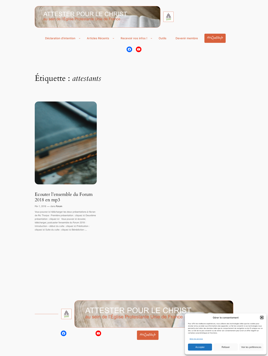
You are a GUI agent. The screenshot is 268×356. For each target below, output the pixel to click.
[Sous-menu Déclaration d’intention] (79, 38)
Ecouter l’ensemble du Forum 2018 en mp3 (64, 197)
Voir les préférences (251, 347)
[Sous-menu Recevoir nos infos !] (151, 38)
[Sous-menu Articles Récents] (113, 38)
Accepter (200, 347)
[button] (261, 317)
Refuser (226, 347)
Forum (59, 206)
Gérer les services (196, 339)
